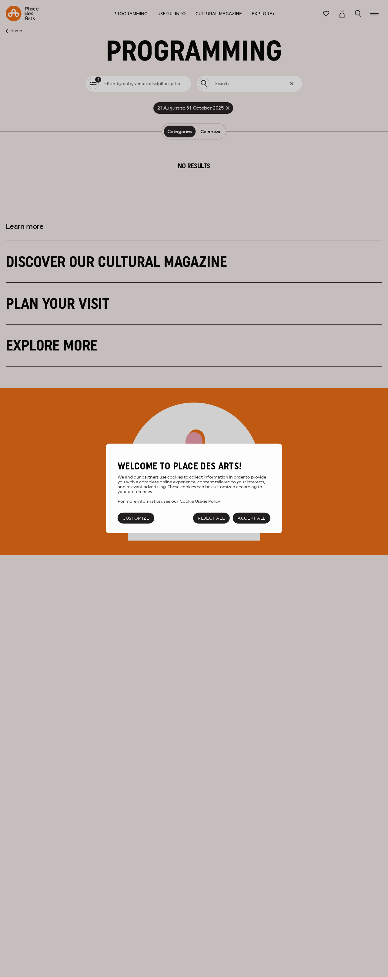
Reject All (211, 518)
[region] (194, 488)
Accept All (252, 518)
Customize (135, 518)
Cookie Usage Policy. (200, 501)
